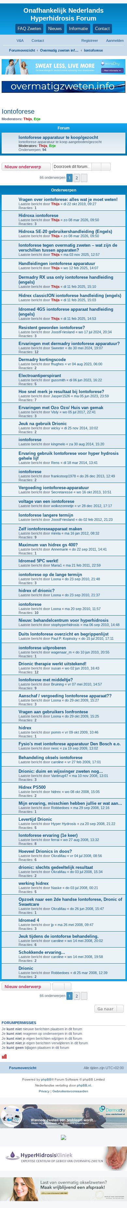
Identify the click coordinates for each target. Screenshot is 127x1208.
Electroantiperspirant (40, 375)
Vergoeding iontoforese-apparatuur (54, 487)
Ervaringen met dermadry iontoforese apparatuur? (69, 343)
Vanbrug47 (59, 776)
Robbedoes (60, 808)
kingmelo (58, 444)
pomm (56, 732)
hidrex (25, 727)
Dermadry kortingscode (42, 359)
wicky (55, 428)
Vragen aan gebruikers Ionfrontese (53, 711)
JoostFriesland (63, 332)
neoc (55, 748)
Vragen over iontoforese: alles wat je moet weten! (68, 199)
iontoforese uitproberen (42, 647)
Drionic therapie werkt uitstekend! (52, 663)
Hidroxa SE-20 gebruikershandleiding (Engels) (65, 231)
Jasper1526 (60, 396)
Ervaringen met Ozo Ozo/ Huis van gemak (61, 407)
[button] (84, 178)
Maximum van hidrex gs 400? (48, 544)
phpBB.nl (84, 1085)
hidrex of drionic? (37, 590)
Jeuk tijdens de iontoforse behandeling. (59, 936)
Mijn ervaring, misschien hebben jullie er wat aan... (70, 803)
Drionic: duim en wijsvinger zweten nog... (61, 771)
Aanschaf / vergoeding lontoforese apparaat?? (65, 695)
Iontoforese (18, 111)
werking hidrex (34, 883)
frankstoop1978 (63, 476)
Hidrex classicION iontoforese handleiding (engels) (70, 295)
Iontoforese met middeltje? (46, 679)
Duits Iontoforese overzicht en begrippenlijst (63, 634)
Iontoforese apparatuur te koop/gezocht (58, 137)
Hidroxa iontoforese (38, 215)
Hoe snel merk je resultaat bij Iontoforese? (61, 391)
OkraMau (58, 856)
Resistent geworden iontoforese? (52, 327)
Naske (56, 888)
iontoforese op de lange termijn (50, 574)
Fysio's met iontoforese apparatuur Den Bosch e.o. (70, 743)
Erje (37, 119)
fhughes (57, 364)
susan (56, 668)
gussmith (58, 380)
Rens (55, 463)
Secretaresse (62, 492)
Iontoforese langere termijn (46, 515)
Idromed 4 (29, 920)
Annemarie (59, 549)
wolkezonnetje (62, 506)
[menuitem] (17, 40)
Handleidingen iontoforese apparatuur (57, 263)
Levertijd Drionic (35, 819)
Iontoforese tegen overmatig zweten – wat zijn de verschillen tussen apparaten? (68, 248)
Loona (56, 579)
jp (52, 925)
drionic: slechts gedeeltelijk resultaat (56, 867)
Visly (55, 412)
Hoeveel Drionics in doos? (45, 851)
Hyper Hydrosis (63, 824)
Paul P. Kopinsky (64, 638)
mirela (56, 533)
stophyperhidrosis (65, 625)
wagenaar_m (61, 652)
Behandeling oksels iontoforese (50, 757)
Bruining (57, 684)
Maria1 (56, 565)
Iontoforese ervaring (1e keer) (48, 835)
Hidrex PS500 (32, 787)
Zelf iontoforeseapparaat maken (50, 528)
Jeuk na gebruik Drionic (43, 423)
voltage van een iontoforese (46, 501)
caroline (57, 762)
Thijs (27, 119)
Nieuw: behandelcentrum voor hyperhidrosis (63, 620)
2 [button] (77, 178)
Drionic (26, 968)
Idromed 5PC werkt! (38, 560)
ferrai (55, 840)
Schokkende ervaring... (42, 952)
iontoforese (30, 439)
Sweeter (57, 348)
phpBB (46, 1079)
